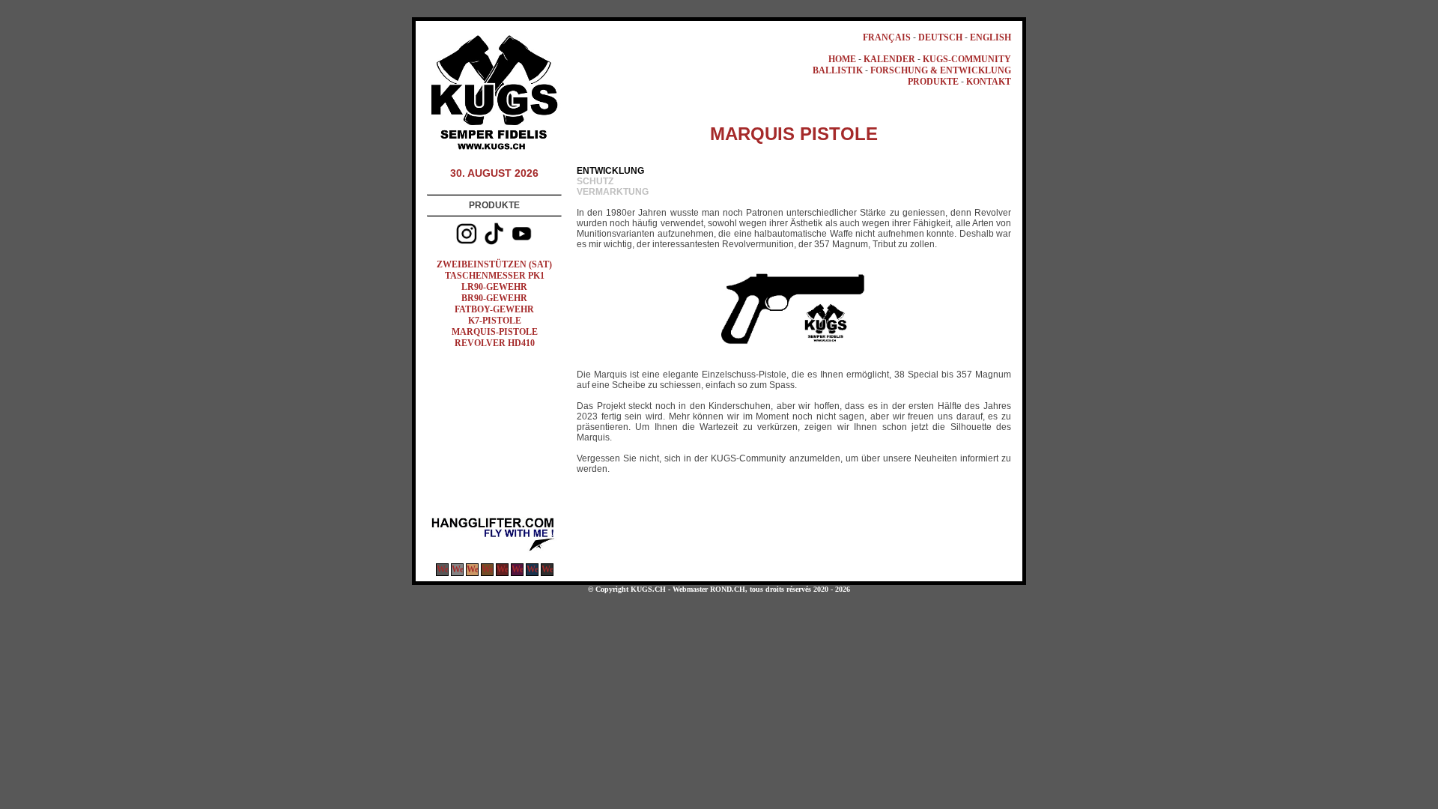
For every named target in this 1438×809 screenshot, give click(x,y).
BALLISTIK (838, 70)
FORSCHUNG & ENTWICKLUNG (940, 70)
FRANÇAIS (887, 37)
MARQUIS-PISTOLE (495, 332)
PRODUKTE (933, 81)
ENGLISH (990, 37)
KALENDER (889, 59)
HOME (842, 59)
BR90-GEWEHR (494, 298)
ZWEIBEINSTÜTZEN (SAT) (494, 264)
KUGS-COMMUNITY (967, 59)
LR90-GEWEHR (494, 287)
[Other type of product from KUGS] (494, 550)
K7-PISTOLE (494, 320)
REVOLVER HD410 (495, 343)
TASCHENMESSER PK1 (494, 275)
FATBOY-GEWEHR (494, 309)
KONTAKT (988, 81)
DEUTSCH (940, 37)
